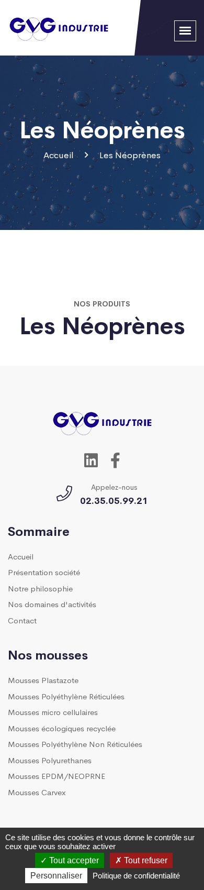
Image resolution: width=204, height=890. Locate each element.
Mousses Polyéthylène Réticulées (66, 695)
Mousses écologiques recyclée (62, 727)
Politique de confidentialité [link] (136, 875)
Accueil (58, 154)
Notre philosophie (40, 588)
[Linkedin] (91, 459)
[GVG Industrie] (59, 26)
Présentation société (44, 571)
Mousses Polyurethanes (50, 759)
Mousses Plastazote (43, 679)
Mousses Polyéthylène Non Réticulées (75, 743)
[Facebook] (115, 459)
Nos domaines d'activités (52, 603)
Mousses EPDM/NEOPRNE (56, 775)
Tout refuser (144, 860)
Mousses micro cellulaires (53, 711)
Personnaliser (56, 875)
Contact (22, 619)
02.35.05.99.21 (114, 500)
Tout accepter (73, 860)
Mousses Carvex (37, 791)
